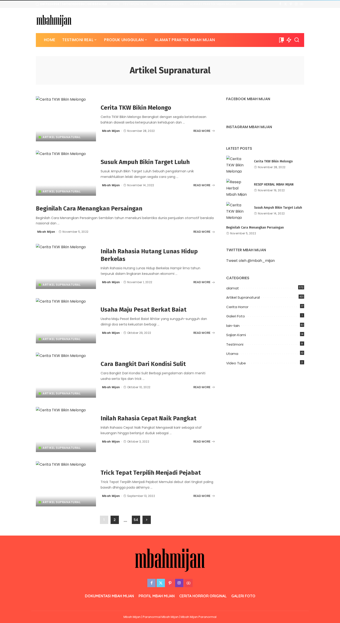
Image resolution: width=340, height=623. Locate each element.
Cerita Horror (237, 306)
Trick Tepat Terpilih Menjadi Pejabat (151, 472)
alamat (232, 288)
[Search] (297, 40)
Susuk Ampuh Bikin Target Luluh (145, 162)
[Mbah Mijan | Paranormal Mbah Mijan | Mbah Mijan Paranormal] (54, 20)
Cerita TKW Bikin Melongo (136, 107)
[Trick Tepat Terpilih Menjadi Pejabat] (66, 483)
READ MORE (201, 131)
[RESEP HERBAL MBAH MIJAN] (237, 187)
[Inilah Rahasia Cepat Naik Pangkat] (66, 429)
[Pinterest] (291, 4)
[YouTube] (301, 4)
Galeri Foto (235, 316)
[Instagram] (296, 4)
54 (136, 520)
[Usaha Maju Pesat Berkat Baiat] (66, 320)
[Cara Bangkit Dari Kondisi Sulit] (66, 375)
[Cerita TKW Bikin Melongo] (66, 118)
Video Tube (236, 363)
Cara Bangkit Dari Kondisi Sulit (143, 364)
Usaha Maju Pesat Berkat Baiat (143, 309)
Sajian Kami (236, 334)
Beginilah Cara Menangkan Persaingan (89, 208)
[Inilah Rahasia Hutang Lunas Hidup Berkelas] (66, 266)
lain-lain (233, 325)
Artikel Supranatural (61, 137)
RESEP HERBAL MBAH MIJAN (274, 184)
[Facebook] (280, 4)
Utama (232, 353)
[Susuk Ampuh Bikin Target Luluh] (66, 173)
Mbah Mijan (111, 131)
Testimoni (234, 344)
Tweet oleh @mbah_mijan (250, 260)
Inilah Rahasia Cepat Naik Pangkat (148, 418)
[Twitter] (285, 4)
